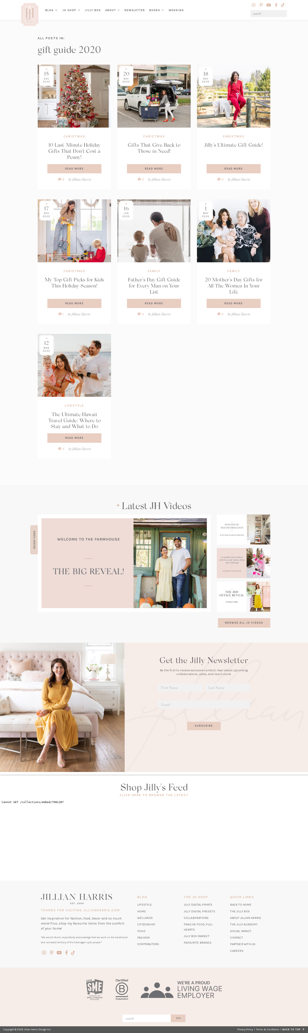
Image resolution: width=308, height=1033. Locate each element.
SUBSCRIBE (204, 725)
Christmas (74, 136)
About (110, 10)
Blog (49, 10)
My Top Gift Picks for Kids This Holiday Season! (74, 282)
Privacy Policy (245, 1029)
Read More (74, 168)
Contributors (148, 944)
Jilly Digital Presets (199, 911)
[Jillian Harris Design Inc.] (84, 897)
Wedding (176, 10)
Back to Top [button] (292, 1029)
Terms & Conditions (267, 1029)
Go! (178, 1018)
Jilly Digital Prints (198, 904)
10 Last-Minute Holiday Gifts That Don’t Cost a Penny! (74, 151)
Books (154, 10)
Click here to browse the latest (154, 795)
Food (141, 931)
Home (141, 911)
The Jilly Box (240, 911)
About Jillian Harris (245, 918)
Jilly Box (94, 13)
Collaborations (196, 918)
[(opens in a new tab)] (124, 563)
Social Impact (240, 931)
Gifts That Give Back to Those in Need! (154, 148)
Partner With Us (242, 944)
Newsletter (134, 10)
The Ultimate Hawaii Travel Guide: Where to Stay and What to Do (74, 420)
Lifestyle (74, 405)
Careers (236, 951)
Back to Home (240, 904)
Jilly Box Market (196, 936)
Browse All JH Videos (244, 622)
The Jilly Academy (243, 924)
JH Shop (69, 10)
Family (154, 271)
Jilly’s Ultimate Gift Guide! (233, 145)
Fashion (143, 937)
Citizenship (146, 924)
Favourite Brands (197, 942)
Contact (236, 937)
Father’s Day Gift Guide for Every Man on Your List (154, 285)
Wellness (145, 918)
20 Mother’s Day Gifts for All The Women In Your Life (234, 285)
